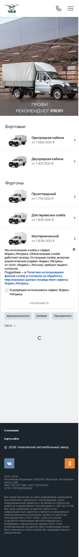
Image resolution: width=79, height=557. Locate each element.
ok (70, 463)
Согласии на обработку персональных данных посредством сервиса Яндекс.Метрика (36, 279)
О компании (11, 430)
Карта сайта (11, 438)
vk (9, 463)
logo (11, 8)
